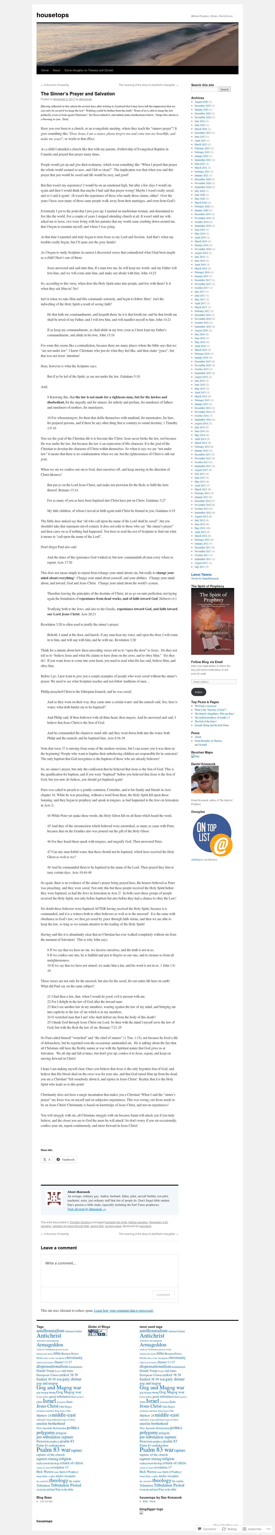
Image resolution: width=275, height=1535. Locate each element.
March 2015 (201, 396)
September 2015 (203, 373)
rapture (76, 1450)
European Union (48, 1375)
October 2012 (202, 508)
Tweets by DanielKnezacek (205, 578)
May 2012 (200, 528)
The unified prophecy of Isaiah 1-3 (212, 717)
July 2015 (200, 380)
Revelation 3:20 (158, 1222)
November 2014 (203, 411)
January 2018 (201, 276)
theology (59, 1480)
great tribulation (60, 1396)
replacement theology (48, 1463)
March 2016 (201, 349)
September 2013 (203, 466)
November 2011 (203, 551)
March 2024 (201, 128)
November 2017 (203, 283)
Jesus (69, 1402)
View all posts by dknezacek (86, 1209)
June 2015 (200, 384)
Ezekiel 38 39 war (49, 1379)
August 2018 (201, 252)
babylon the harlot (45, 1353)
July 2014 (200, 427)
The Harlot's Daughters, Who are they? (214, 713)
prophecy (55, 1441)
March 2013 (201, 489)
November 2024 (203, 117)
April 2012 (200, 531)
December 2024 (203, 113)
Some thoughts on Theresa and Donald (88, 70)
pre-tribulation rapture (55, 1436)
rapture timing (47, 1458)
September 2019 (203, 225)
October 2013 (202, 462)
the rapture (75, 1481)
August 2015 (201, 376)
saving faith (97, 1226)
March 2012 (201, 535)
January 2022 (201, 156)
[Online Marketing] (212, 855)
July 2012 (200, 520)
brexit (40, 1358)
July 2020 (200, 190)
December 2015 (203, 361)
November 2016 (203, 318)
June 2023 (200, 136)
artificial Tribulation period (49, 1349)
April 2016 (200, 345)
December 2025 (203, 105)
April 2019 (200, 237)
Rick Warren (45, 1471)
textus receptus (66, 1476)
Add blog (196, 859)
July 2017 (200, 291)
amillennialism (50, 1330)
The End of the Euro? (205, 721)
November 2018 (203, 249)
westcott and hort (46, 1489)
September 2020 (203, 187)
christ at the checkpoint (54, 1358)
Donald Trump (45, 1371)
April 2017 (200, 303)
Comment (163, 1294)
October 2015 (202, 369)
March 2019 (201, 241)
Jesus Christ (47, 1406)
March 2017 (201, 307)
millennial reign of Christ (63, 1419)
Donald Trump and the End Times (212, 725)
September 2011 (203, 559)
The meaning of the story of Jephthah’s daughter (148, 85)
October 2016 (202, 322)
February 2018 (202, 272)
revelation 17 (60, 1467)
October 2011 (202, 555)
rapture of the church (51, 1454)
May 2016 (200, 342)
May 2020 (200, 198)
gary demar (71, 1379)
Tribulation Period (66, 1485)
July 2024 (200, 121)
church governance (45, 1362)
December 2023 (203, 132)
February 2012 (202, 539)
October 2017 (202, 287)
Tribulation (43, 1485)
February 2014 (202, 446)
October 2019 (202, 221)
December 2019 (203, 214)
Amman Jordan (73, 1331)
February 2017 (202, 311)
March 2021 (201, 167)
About (56, 70)
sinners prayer (113, 1226)
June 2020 (200, 194)
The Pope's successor (205, 705)
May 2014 (200, 435)
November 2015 (203, 365)
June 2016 (200, 338)
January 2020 (201, 210)
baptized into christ (116, 1222)
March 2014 (201, 442)
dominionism (75, 1367)
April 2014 (200, 438)
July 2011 (200, 566)
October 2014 (202, 415)
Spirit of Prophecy (68, 1472)
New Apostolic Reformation (51, 1428)
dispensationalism (52, 1366)
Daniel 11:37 (63, 1362)
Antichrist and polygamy (48, 1340)
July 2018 (200, 256)
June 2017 (200, 295)
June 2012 (200, 524)
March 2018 (201, 268)
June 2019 (200, 229)
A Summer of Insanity (55, 85)
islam (39, 1402)
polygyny (61, 1433)
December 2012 (203, 500)
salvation (46, 1226)
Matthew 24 (44, 1415)
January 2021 (201, 175)
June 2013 (200, 477)
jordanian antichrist (45, 1410)
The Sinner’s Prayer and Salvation (78, 93)
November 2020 (203, 183)
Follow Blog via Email (207, 662)
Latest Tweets (201, 574)
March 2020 (201, 202)
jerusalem (61, 1401)
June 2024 (200, 125)
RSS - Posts (149, 1501)
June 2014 (200, 431)
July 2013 (200, 473)
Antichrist (49, 1335)
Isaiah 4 (80, 1396)
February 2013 (202, 493)
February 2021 (202, 171)
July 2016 (200, 334)
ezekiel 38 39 (68, 1374)
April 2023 (200, 140)
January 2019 (201, 245)
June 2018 (200, 260)
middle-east (64, 1414)
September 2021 (203, 159)
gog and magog (47, 1383)
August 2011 (201, 562)
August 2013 (201, 469)
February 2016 (202, 353)
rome (56, 1471)
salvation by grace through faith (71, 1226)
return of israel (43, 1467)
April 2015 (200, 392)
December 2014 (203, 407)
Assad (65, 1349)
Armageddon (50, 1344)
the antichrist (43, 1481)
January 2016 (201, 357)
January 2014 (201, 450)
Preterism (43, 1441)
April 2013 (200, 485)
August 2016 (201, 330)
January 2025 (201, 109)
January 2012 (201, 543)
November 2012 (203, 504)
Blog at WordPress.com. (226, 1525)
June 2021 (200, 163)
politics (73, 1427)
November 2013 (203, 458)
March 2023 (201, 144)
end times (67, 1371)
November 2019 (203, 218)
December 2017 (203, 280)
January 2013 (201, 497)
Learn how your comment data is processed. (123, 1310)
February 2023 (202, 148)
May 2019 (200, 233)
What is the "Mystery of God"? (210, 709)
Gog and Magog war (59, 1387)
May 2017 (200, 299)
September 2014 (203, 419)
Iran (73, 1397)
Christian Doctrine (80, 1222)
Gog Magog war (68, 1391)
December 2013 (203, 454)
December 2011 (203, 547)
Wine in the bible (64, 1489)
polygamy (46, 1432)
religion (65, 1458)
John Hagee (65, 1406)
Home (45, 70)
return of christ (71, 1462)
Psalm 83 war (53, 1449)
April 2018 (200, 264)
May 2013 (200, 481)
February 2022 (202, 152)
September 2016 (203, 326)
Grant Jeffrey (43, 1396)
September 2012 (203, 512)
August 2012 (201, 516)
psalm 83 (67, 1441)
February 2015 (202, 400)
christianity (74, 1357)
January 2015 (201, 404)
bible (57, 1353)
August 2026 (201, 101)
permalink (145, 1226)
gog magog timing (46, 1392)
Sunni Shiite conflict (46, 1476)
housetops (53, 14)
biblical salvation (138, 1222)
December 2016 (203, 314)
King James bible (63, 1410)
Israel (49, 1401)
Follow (198, 692)
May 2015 (200, 388)
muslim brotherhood (51, 1423)
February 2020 (202, 206)
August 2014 (201, 423)
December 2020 (203, 179)
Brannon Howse (70, 1353)
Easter (58, 1370)
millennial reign (44, 1419)
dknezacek (85, 99)
